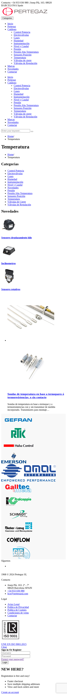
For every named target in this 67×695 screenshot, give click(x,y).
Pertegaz (11, 26)
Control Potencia (22, 32)
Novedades (13, 69)
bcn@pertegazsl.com (17, 593)
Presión (17, 49)
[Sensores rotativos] (9, 283)
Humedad (18, 40)
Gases (17, 37)
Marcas (11, 66)
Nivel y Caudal (21, 46)
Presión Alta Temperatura (26, 52)
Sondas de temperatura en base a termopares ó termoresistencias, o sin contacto (35, 395)
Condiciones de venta (18, 612)
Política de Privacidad (18, 607)
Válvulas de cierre (22, 60)
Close (4, 647)
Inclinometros (8, 263)
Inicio (10, 23)
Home (10, 136)
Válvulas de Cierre (16, 201)
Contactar (12, 71)
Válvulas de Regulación (25, 63)
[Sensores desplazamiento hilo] (9, 231)
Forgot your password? (12, 659)
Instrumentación (21, 43)
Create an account (10, 692)
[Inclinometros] (9, 257)
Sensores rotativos (10, 289)
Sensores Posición (22, 54)
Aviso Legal (13, 604)
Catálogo (11, 29)
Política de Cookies (16, 610)
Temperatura (20, 57)
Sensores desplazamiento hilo (16, 237)
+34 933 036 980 (15, 590)
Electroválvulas (21, 35)
